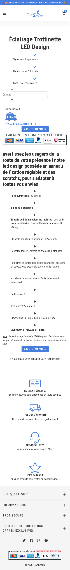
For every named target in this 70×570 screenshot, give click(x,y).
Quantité (7, 94)
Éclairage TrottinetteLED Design (35, 43)
